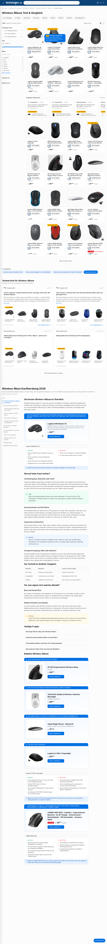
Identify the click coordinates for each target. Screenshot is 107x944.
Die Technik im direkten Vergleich (10, 426)
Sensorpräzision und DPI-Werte (11, 414)
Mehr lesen (6, 303)
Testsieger (8, 18)
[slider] (3, 47)
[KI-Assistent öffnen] (97, 2)
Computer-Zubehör (41, 8)
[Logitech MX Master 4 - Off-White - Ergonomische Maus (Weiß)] (55, 77)
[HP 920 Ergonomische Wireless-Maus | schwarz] (55, 170)
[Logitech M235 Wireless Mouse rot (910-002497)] (55, 239)
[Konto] (103, 2)
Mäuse (50, 8)
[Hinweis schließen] (64, 35)
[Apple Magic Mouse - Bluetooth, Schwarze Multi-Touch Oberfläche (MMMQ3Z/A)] (95, 170)
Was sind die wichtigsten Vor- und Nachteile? (38, 272)
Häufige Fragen (8, 442)
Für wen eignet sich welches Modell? (11, 431)
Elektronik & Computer (15, 8)
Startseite (4, 8)
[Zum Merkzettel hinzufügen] (42, 43)
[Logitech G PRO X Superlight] (35, 136)
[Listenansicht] (103, 23)
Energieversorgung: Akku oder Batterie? (11, 421)
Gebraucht (80, 18)
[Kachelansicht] (100, 23)
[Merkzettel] (100, 2)
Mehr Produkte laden (65, 261)
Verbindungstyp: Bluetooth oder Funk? (11, 409)
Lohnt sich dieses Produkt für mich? (13, 272)
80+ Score (27, 18)
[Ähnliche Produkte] (42, 39)
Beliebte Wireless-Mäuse (10, 445)
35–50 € (61, 18)
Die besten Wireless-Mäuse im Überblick (12, 401)
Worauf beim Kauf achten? (11, 405)
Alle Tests (102, 97)
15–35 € (53, 18)
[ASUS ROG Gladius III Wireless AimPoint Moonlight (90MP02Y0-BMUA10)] (35, 170)
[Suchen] (77, 2)
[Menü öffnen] (3, 2)
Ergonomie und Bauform (10, 418)
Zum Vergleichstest (43, 325)
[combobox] (51, 3)
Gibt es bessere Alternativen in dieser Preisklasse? (68, 272)
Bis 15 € (45, 18)
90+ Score (36, 18)
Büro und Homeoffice (10, 435)
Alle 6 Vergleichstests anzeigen (53, 373)
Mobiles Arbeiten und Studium (10, 438)
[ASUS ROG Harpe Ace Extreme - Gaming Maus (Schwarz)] (95, 77)
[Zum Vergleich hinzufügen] (42, 36)
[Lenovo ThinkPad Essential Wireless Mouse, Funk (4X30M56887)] (95, 205)
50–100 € (69, 18)
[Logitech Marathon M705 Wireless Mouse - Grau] (95, 239)
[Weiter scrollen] (104, 108)
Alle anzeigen (6, 73)
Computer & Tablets (28, 8)
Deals (18, 18)
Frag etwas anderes (91, 272)
